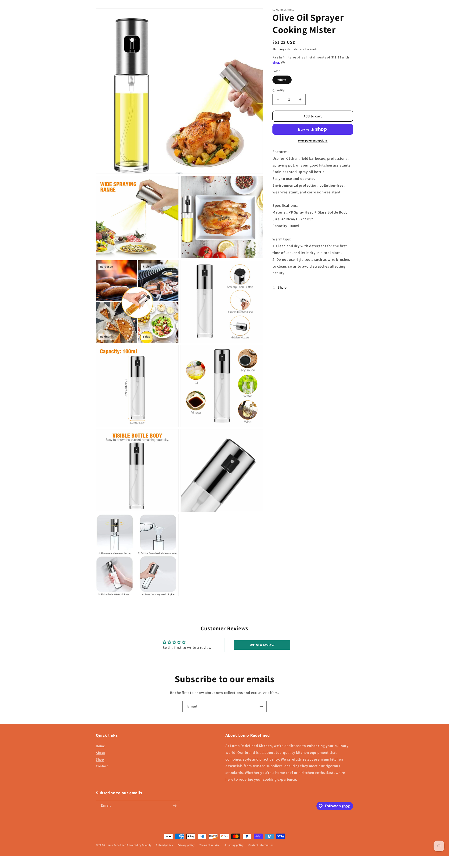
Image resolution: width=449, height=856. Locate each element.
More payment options (313, 140)
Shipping (278, 49)
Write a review (262, 644)
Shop (100, 759)
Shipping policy (234, 845)
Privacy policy (186, 845)
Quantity (278, 90)
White (282, 80)
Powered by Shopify (139, 845)
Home (100, 746)
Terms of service (209, 845)
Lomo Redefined (116, 845)
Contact (102, 766)
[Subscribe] (261, 706)
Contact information (261, 845)
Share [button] (282, 287)
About (100, 753)
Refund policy (164, 845)
